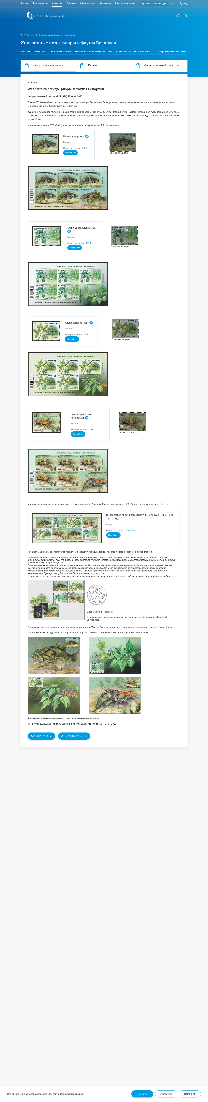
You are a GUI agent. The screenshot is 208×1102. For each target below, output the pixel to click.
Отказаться (166, 1094)
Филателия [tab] (26, 51)
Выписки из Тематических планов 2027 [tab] (134, 51)
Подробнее (70, 153)
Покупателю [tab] (41, 51)
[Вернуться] (37, 16)
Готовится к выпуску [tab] (61, 51)
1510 (88, 243)
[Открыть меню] (21, 16)
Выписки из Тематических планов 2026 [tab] (93, 51)
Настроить (190, 1094)
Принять (142, 1094)
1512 (91, 429)
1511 (85, 334)
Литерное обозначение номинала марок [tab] (177, 51)
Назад (33, 82)
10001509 (130, 530)
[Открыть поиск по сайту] (186, 15)
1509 (84, 148)
